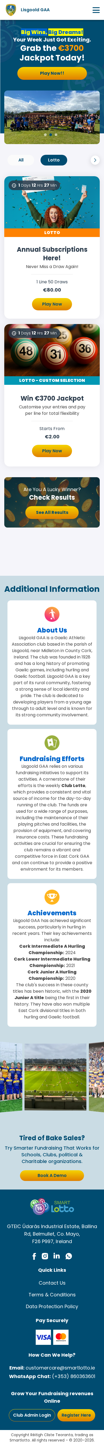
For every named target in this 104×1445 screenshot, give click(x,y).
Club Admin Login (32, 1415)
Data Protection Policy (52, 1306)
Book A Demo (52, 1175)
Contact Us (52, 1283)
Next (95, 160)
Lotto (54, 160)
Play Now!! (52, 73)
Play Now (52, 304)
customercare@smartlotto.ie (60, 1367)
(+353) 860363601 (73, 1376)
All (20, 160)
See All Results (52, 512)
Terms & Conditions (52, 1294)
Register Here (76, 1415)
